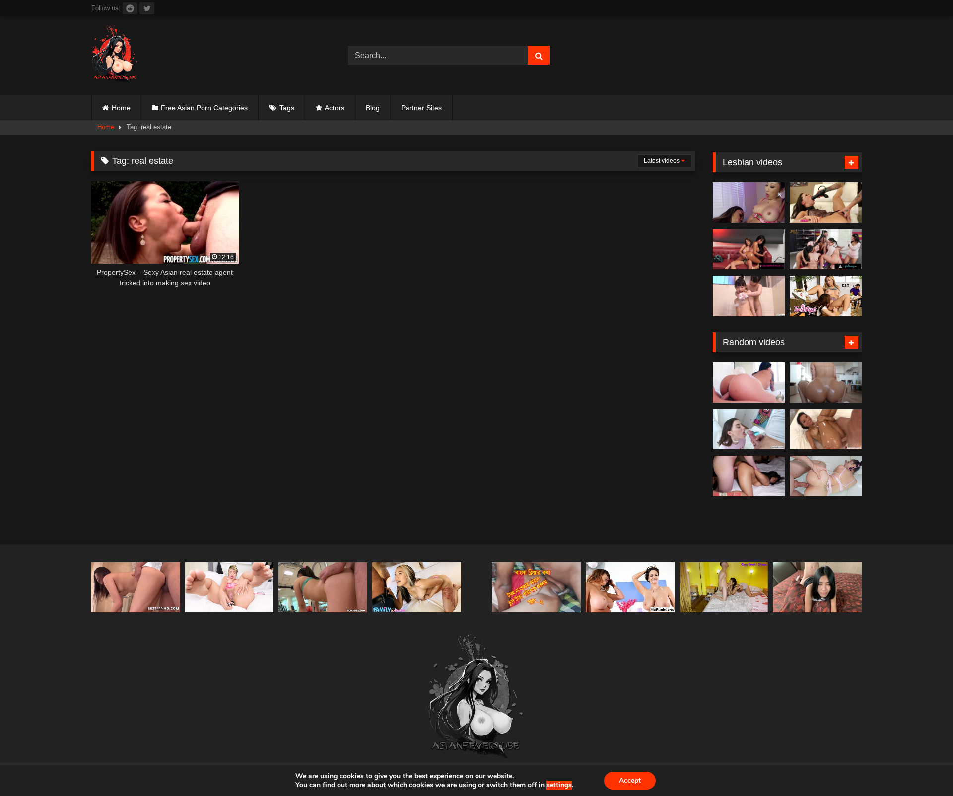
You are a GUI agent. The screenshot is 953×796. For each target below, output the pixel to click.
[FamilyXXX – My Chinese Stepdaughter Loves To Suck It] (416, 587)
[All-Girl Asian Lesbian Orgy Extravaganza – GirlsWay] (826, 249)
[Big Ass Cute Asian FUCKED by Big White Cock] (826, 476)
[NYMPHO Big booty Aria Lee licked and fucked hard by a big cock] (749, 429)
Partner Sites (421, 108)
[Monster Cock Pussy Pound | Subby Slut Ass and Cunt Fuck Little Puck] (229, 587)
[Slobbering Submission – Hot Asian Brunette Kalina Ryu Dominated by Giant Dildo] (826, 202)
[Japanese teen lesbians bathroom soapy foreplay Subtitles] (749, 296)
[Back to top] (922, 766)
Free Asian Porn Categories (204, 108)
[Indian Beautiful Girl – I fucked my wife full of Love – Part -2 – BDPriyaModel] (536, 587)
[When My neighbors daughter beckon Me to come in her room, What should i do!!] (817, 587)
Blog (373, 108)
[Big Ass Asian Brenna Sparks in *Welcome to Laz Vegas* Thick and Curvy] (749, 382)
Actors (334, 108)
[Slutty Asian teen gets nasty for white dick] (749, 476)
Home (121, 108)
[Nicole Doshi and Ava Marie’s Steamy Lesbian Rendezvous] (749, 202)
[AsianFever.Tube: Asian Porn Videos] (115, 55)
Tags (286, 108)
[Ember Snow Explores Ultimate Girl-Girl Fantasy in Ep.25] (749, 249)
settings (559, 785)
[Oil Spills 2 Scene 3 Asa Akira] (826, 429)
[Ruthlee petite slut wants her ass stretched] (826, 382)
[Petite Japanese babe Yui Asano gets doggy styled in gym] (322, 587)
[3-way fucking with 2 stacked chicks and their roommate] (630, 587)
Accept (630, 780)
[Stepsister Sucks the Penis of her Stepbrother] (724, 587)
